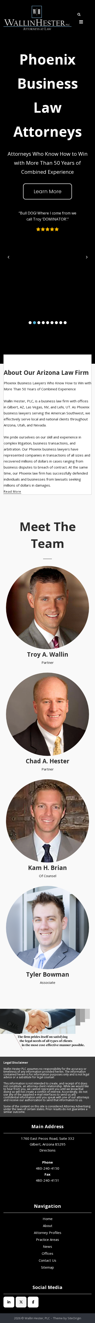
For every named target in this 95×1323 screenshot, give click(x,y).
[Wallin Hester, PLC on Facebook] (33, 1302)
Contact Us (47, 1260)
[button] (30, 322)
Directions (47, 1150)
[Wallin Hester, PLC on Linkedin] (8, 1302)
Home (48, 1218)
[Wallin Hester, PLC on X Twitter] (21, 1302)
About (47, 1225)
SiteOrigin (74, 1318)
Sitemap (47, 1267)
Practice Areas (47, 1239)
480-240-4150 (47, 1168)
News (47, 1246)
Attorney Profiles (47, 1232)
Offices (47, 1253)
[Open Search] (79, 15)
